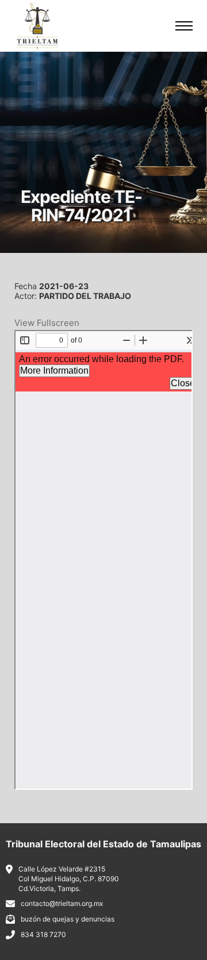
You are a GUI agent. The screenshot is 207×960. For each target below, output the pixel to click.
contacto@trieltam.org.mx (62, 903)
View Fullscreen (46, 322)
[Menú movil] (184, 25)
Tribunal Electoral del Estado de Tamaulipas (103, 844)
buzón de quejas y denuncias (67, 919)
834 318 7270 (43, 934)
